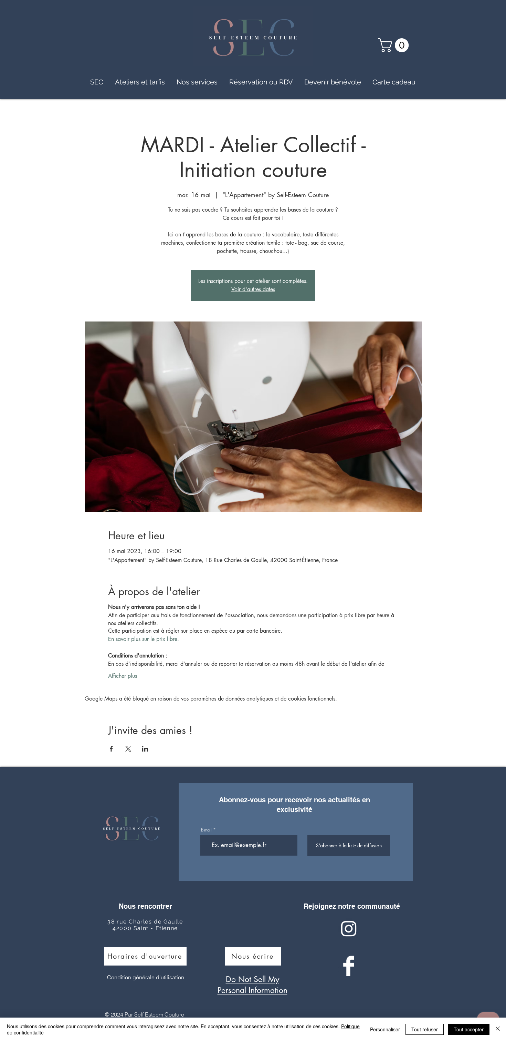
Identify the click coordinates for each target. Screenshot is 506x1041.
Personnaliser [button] (385, 1029)
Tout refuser (424, 1029)
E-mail (206, 830)
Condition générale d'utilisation (145, 977)
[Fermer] (498, 1029)
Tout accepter (469, 1029)
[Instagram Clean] (348, 928)
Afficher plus (122, 676)
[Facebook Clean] (348, 966)
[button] (395, 45)
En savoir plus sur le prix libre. (143, 639)
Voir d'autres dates (253, 289)
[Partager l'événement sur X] (128, 749)
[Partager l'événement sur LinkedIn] (145, 749)
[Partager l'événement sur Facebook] (111, 749)
